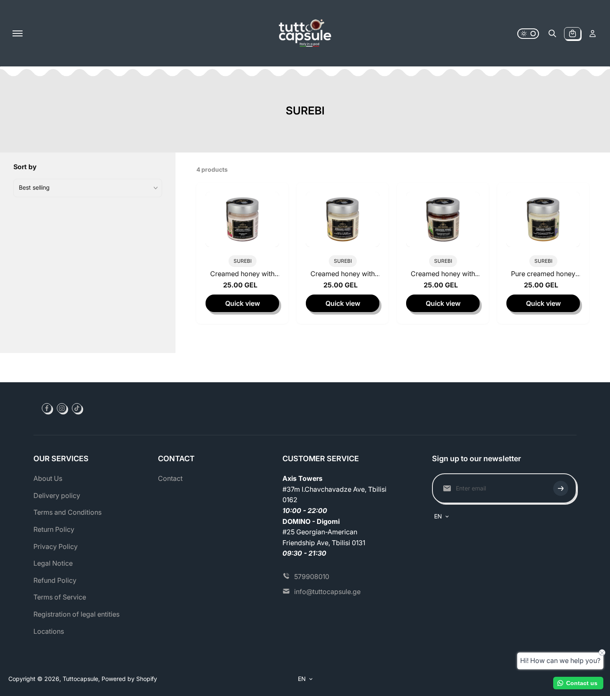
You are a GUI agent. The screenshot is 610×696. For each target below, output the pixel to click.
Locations (48, 631)
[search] (552, 33)
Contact (170, 478)
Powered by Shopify (129, 678)
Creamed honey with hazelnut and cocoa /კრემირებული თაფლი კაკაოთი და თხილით (442, 275)
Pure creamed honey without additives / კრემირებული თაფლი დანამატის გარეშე (543, 275)
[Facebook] (47, 408)
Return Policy (53, 529)
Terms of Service (59, 597)
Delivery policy (56, 495)
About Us (47, 478)
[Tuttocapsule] (305, 33)
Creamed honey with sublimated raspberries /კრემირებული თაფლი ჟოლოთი (242, 275)
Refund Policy (54, 580)
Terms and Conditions (67, 512)
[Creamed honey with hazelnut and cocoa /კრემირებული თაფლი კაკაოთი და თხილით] (443, 219)
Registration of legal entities (76, 614)
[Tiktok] (77, 408)
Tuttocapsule (80, 678)
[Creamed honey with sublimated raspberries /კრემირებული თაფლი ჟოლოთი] (242, 219)
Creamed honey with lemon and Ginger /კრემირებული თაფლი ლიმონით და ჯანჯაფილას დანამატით (342, 275)
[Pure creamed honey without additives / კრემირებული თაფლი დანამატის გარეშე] (543, 219)
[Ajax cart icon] (572, 33)
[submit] (561, 488)
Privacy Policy (55, 546)
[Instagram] (62, 408)
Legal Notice (53, 563)
